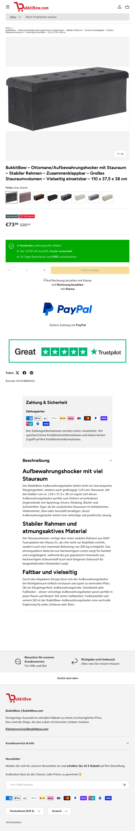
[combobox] (67, 17)
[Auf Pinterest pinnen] (31, 372)
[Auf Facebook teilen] (24, 372)
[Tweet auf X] (17, 372)
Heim (8, 28)
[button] (127, 7)
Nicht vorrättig (90, 270)
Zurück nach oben (67, 678)
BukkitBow (16, 822)
